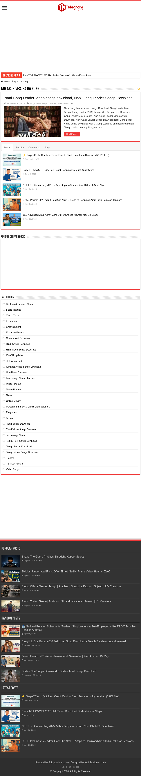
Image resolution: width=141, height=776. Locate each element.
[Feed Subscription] (139, 89)
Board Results (13, 309)
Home (6, 81)
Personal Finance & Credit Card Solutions (28, 406)
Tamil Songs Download (18, 423)
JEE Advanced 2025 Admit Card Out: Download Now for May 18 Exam (60, 214)
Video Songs (63, 103)
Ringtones (11, 412)
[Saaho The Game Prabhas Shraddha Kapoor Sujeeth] (10, 561)
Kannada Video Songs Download (23, 366)
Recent (7, 147)
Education (11, 321)
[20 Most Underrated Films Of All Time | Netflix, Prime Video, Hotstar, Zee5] (10, 576)
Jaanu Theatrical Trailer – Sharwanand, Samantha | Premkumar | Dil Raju (65, 656)
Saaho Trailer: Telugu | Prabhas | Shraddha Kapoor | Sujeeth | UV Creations (67, 601)
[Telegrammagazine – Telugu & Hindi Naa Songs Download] (70, 6)
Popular (20, 147)
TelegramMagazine (59, 762)
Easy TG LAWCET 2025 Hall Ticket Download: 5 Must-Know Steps (57, 75)
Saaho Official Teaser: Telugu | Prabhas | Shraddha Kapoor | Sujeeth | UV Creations (71, 586)
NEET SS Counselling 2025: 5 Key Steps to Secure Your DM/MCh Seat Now (63, 185)
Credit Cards (12, 315)
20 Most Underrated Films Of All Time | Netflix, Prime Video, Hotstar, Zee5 (66, 571)
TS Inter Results (15, 463)
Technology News (15, 435)
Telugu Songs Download (19, 446)
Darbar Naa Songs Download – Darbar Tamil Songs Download (59, 671)
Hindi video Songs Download (21, 349)
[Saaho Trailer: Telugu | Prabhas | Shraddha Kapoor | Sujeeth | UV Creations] (10, 606)
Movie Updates (14, 389)
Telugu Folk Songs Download (21, 440)
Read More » (72, 134)
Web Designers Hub (95, 762)
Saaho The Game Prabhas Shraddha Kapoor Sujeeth (53, 556)
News (9, 395)
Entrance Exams (15, 332)
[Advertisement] (70, 41)
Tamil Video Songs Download (21, 429)
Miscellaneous (13, 383)
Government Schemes (18, 338)
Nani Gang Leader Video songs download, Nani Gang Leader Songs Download (68, 98)
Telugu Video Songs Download (42, 103)
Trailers (10, 458)
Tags (47, 147)
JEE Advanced (14, 361)
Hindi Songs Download (18, 344)
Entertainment (13, 326)
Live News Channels (17, 372)
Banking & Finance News (19, 304)
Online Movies (13, 401)
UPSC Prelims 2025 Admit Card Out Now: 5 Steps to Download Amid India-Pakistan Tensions (72, 200)
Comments (34, 147)
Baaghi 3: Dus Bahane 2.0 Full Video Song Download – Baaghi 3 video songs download (74, 641)
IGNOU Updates (14, 355)
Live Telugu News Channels (20, 378)
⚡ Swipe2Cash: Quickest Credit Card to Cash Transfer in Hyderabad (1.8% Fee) (66, 155)
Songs (9, 418)
